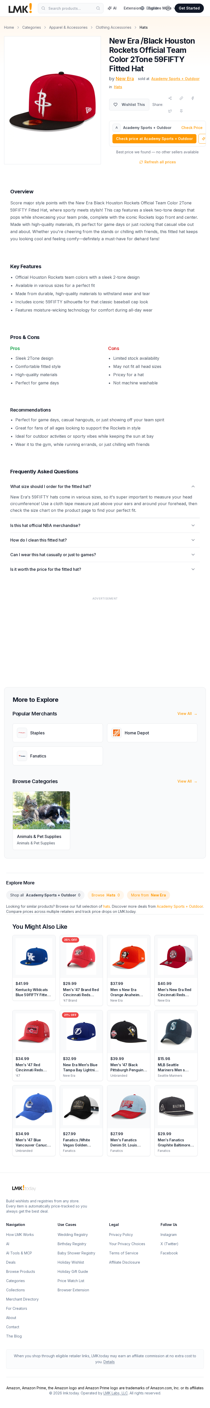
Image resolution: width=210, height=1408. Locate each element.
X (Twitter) (169, 1244)
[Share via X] (170, 111)
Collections (15, 1290)
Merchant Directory (22, 1299)
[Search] (98, 8)
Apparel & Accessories (68, 27)
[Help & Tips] (168, 8)
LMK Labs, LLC (115, 1393)
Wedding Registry (73, 1234)
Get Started (189, 8)
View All (187, 713)
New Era (125, 78)
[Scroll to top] (198, 1398)
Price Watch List (71, 1281)
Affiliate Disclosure (124, 1262)
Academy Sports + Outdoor (180, 906)
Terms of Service (123, 1253)
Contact (12, 1327)
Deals (11, 1262)
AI (115, 8)
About (11, 1317)
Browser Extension (73, 1290)
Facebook (169, 1253)
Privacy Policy (121, 1234)
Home (9, 27)
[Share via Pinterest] (181, 111)
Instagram (169, 1234)
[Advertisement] (105, 639)
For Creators (16, 1308)
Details (109, 1362)
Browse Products (20, 1271)
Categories (31, 27)
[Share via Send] (170, 98)
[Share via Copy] (181, 98)
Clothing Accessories (113, 27)
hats (106, 906)
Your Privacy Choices (127, 1244)
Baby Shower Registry (76, 1253)
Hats (118, 87)
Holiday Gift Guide (73, 1271)
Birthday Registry (72, 1244)
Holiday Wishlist (71, 1262)
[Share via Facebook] (192, 98)
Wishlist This (133, 104)
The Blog (14, 1336)
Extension (132, 8)
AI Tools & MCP (19, 1253)
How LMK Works (20, 1234)
